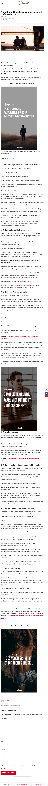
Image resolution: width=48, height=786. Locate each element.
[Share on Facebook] (46, 393)
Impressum (31, 784)
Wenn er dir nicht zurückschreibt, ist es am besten (16, 285)
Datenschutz (24, 784)
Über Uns (38, 784)
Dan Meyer (4, 16)
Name (3, 741)
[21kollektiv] (24, 4)
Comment (4, 718)
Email (3, 750)
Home (2, 705)
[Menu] (2, 4)
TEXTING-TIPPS (4, 19)
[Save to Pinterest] (46, 396)
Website (3, 758)
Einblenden (10, 158)
